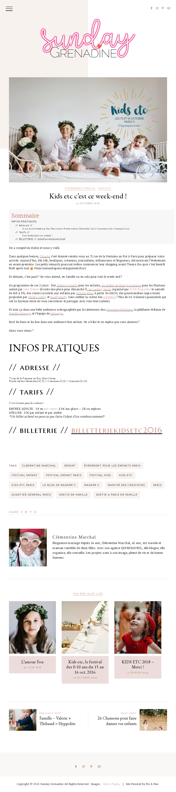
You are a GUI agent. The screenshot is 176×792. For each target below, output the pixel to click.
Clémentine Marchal (39, 465)
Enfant (70, 465)
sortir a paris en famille (117, 494)
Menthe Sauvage (20, 313)
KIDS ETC (104, 188)
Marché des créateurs (126, 485)
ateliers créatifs (67, 285)
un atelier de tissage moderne (121, 285)
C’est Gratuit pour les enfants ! (37, 236)
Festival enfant (25, 475)
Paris (157, 485)
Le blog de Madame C (59, 485)
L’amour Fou (32, 661)
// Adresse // (24, 225)
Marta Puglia (111, 784)
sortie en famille (73, 494)
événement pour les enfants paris (112, 465)
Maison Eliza (85, 293)
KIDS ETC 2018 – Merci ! (138, 664)
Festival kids (100, 475)
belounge (56, 313)
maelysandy (58, 297)
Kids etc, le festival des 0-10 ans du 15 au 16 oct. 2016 (85, 667)
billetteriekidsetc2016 (116, 430)
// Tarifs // (22, 232)
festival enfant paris (64, 475)
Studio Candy (37, 297)
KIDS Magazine (140, 289)
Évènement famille (80, 188)
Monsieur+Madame (120, 309)
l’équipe (45, 256)
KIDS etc (125, 475)
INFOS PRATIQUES (24, 221)
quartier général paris (31, 494)
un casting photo (100, 289)
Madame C (92, 485)
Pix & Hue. (152, 784)
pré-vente (50, 409)
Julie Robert (31, 289)
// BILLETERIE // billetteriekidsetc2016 (40, 239)
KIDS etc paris (23, 485)
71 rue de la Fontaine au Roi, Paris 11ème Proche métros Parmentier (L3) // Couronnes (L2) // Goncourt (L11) (75, 229)
